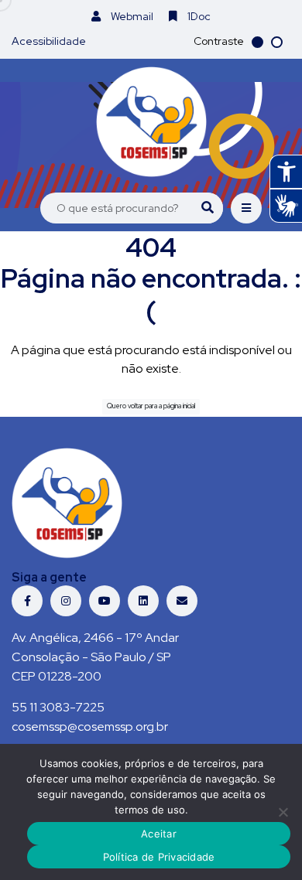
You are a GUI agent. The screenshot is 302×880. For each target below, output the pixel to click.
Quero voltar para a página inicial (151, 406)
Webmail (130, 16)
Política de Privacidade (159, 857)
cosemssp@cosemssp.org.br (90, 726)
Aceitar (159, 833)
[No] (282, 812)
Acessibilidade (49, 41)
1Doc (198, 16)
